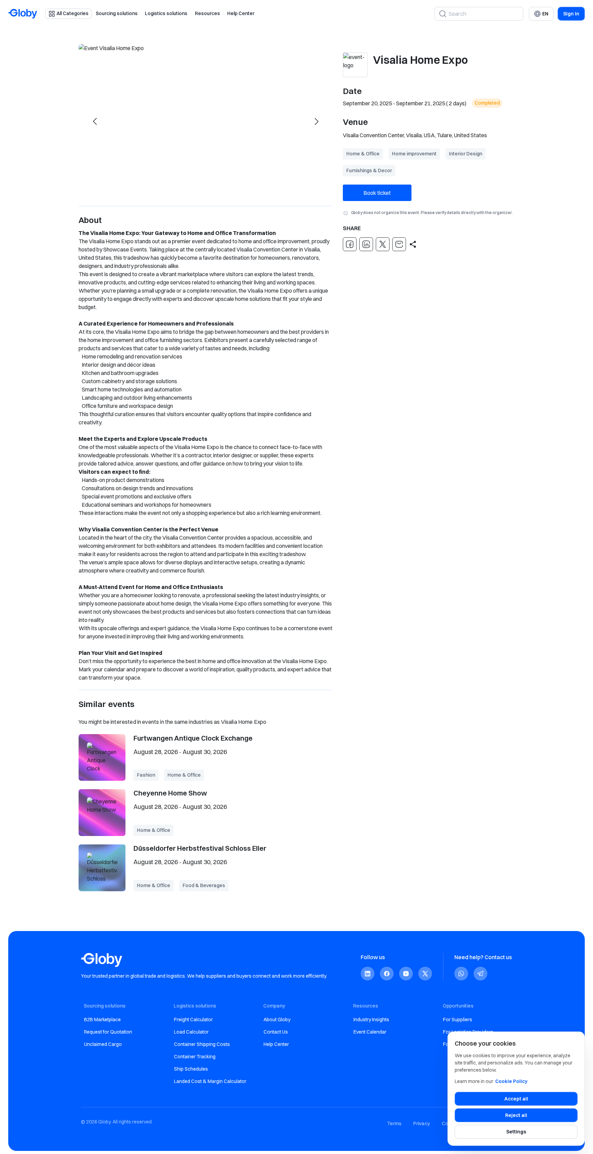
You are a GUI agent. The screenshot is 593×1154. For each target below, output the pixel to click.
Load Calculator (191, 1032)
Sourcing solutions (117, 13)
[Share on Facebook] (350, 244)
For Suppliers (457, 1019)
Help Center (240, 13)
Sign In (571, 14)
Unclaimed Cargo (103, 1044)
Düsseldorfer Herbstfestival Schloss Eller (199, 848)
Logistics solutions (166, 13)
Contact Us (276, 1032)
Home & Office (363, 154)
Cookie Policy (511, 1081)
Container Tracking (195, 1056)
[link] (367, 974)
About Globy (277, 1019)
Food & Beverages (204, 885)
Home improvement (414, 154)
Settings (516, 1132)
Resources (207, 13)
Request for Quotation (108, 1032)
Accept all (516, 1099)
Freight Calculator (193, 1019)
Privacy (421, 1123)
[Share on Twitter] (382, 244)
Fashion (146, 775)
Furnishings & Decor (369, 170)
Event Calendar (369, 1032)
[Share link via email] (399, 244)
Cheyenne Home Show (170, 793)
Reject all (516, 1115)
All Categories (73, 13)
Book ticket (377, 192)
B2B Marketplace (102, 1019)
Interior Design (465, 154)
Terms (394, 1123)
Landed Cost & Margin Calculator (210, 1081)
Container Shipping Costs (202, 1044)
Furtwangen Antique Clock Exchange (193, 738)
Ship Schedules (191, 1069)
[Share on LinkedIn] (366, 244)
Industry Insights (371, 1019)
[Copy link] (413, 244)
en (545, 14)
